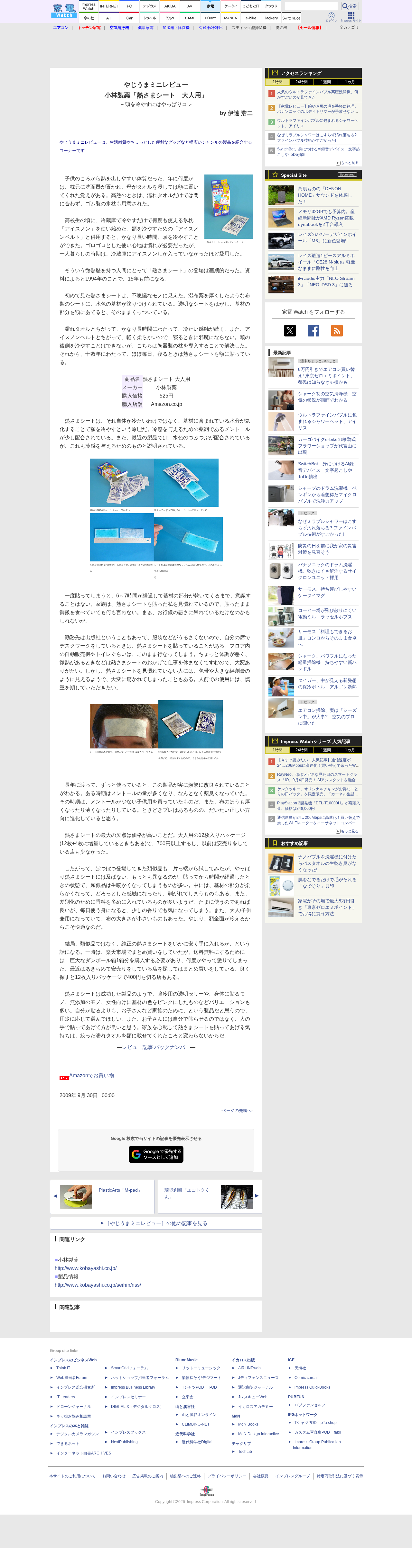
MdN (236, 1416)
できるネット (68, 1443)
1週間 (326, 82)
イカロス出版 (243, 1360)
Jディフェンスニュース (258, 1377)
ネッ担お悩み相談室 (73, 1416)
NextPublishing (124, 1442)
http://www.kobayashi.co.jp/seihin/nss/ (98, 1285)
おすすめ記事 (294, 843)
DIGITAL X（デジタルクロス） (137, 1406)
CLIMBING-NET (196, 1424)
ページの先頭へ (236, 1110)
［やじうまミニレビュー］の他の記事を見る (156, 1223)
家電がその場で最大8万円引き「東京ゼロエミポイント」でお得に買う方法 (327, 907)
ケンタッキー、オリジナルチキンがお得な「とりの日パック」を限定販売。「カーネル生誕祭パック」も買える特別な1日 (317, 794)
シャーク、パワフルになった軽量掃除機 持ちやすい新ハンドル (327, 662)
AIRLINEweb (249, 1368)
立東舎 (187, 1397)
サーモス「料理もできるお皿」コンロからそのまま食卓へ (327, 638)
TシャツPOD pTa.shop (316, 1422)
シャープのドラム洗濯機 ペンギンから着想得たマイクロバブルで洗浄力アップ (327, 495)
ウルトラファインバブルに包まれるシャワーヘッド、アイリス (327, 421)
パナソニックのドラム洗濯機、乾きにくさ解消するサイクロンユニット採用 (327, 571)
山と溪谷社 (185, 1406)
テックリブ (241, 1443)
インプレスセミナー (128, 1397)
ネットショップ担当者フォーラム (140, 1377)
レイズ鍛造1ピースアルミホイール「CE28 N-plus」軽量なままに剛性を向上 (326, 262)
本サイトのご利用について (72, 1476)
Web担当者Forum (71, 1377)
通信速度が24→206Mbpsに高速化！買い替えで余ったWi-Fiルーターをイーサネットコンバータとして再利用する (318, 823)
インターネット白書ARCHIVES (83, 1453)
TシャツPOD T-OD (199, 1387)
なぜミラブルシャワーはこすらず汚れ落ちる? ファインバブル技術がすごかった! (327, 528)
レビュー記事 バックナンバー (156, 1047)
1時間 (278, 82)
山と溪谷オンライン (199, 1414)
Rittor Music (186, 1360)
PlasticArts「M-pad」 (120, 1190)
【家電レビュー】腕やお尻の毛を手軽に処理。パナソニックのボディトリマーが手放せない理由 (317, 112)
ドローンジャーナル (73, 1406)
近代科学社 (185, 1434)
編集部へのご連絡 (185, 1476)
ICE (291, 1360)
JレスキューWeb (252, 1397)
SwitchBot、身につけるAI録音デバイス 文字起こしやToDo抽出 (326, 470)
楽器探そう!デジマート (201, 1377)
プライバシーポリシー (227, 1476)
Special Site (294, 175)
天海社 (300, 1368)
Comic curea (306, 1377)
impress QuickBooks (312, 1387)
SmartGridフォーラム (129, 1368)
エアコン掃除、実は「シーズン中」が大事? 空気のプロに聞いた (327, 717)
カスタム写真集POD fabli (318, 1432)
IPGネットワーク (303, 1414)
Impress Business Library (133, 1387)
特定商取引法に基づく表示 (340, 1476)
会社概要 (260, 1476)
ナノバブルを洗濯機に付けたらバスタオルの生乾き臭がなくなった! (327, 863)
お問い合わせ (114, 1476)
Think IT (63, 1368)
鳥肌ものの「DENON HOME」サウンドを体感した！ (325, 195)
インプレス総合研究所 (75, 1387)
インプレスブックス (128, 1432)
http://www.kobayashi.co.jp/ (86, 1268)
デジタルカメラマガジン (77, 1434)
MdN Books (248, 1424)
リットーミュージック (201, 1368)
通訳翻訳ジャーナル (255, 1387)
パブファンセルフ (310, 1405)
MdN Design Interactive (258, 1434)
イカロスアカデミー (255, 1406)
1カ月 (350, 82)
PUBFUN (296, 1397)
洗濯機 (281, 27)
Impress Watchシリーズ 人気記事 (316, 741)
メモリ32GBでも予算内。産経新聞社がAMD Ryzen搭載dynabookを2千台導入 (326, 218)
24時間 (301, 82)
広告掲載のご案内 (147, 1476)
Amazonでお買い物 (91, 1075)
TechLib (245, 1451)
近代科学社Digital (197, 1442)
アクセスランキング (301, 73)
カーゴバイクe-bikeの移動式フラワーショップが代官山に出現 (327, 446)
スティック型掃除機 (249, 27)
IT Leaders (65, 1397)
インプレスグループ (292, 1476)
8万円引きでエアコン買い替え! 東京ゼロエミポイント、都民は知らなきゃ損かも (326, 376)
